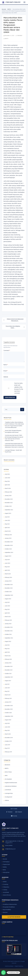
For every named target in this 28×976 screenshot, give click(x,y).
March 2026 (8, 488)
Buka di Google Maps (8, 936)
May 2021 (7, 691)
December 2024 (9, 541)
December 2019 (9, 737)
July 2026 (7, 474)
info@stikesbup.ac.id (10, 849)
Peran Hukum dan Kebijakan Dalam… (15, 327)
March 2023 (8, 616)
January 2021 (8, 702)
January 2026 (8, 495)
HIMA (6, 775)
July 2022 (7, 645)
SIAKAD (5, 881)
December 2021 (9, 666)
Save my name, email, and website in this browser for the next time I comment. (18, 388)
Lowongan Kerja (9, 793)
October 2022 (8, 634)
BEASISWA (7, 764)
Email (6, 370)
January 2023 (8, 623)
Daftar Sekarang (14, 917)
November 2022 (9, 630)
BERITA (9, 9)
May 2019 (7, 748)
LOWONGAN (8, 789)
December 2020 (9, 705)
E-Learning (5, 884)
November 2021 (9, 670)
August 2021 (8, 680)
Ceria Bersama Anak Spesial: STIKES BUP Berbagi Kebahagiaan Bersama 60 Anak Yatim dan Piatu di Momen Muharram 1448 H (14, 438)
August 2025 (8, 513)
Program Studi (6, 864)
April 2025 (7, 527)
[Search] (22, 409)
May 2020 (7, 730)
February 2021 (8, 698)
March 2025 (8, 531)
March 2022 (8, 655)
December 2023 (9, 584)
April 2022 (7, 652)
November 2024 (9, 545)
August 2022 (8, 641)
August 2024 (8, 556)
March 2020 (8, 734)
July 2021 (7, 684)
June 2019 (7, 744)
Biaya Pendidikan (7, 909)
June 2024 (7, 563)
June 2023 (7, 605)
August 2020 (8, 719)
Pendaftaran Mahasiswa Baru (10, 904)
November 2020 (9, 709)
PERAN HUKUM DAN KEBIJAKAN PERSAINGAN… (13, 319)
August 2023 (8, 598)
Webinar (7, 800)
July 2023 (7, 602)
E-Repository (6, 887)
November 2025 (9, 502)
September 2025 (9, 509)
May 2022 (7, 648)
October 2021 (8, 673)
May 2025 (7, 524)
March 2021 (8, 694)
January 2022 (8, 662)
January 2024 (8, 581)
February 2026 (8, 492)
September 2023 (9, 595)
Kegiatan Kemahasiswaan (11, 782)
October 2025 (8, 506)
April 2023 (7, 613)
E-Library (5, 889)
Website (6, 377)
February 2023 (8, 620)
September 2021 (9, 677)
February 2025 (8, 534)
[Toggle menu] (24, 2)
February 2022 (8, 659)
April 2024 (7, 570)
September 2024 (9, 552)
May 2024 (7, 566)
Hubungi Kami (6, 872)
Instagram (19, 811)
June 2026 (7, 477)
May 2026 (7, 481)
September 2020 (9, 716)
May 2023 (7, 609)
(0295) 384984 (8, 845)
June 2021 (7, 687)
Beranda (4, 9)
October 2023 (8, 591)
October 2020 (8, 712)
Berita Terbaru (8, 772)
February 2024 (8, 577)
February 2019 (8, 751)
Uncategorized (8, 797)
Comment (7, 350)
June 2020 (7, 727)
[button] (3, 972)
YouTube (15, 815)
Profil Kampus (6, 861)
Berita (4, 869)
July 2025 (7, 517)
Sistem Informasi (7, 895)
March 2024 (8, 573)
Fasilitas (5, 867)
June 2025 (7, 520)
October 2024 (8, 549)
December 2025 (9, 499)
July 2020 (7, 723)
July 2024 (7, 559)
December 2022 (9, 627)
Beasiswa (5, 912)
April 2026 (7, 484)
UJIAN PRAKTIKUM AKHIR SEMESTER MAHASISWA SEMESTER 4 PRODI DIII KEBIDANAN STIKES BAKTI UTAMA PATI (14, 445)
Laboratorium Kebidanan (11, 786)
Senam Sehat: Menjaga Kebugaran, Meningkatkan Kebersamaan (13, 431)
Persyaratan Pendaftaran (9, 907)
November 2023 (9, 588)
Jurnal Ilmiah (6, 892)
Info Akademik (8, 779)
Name (6, 364)
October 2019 (8, 741)
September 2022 (9, 638)
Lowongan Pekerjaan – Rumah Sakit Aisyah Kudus (13, 451)
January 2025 (8, 538)
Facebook (10, 811)
